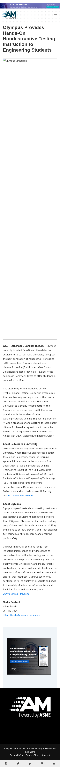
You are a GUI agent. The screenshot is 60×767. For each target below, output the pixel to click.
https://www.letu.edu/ (21, 495)
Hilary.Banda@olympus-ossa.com (21, 615)
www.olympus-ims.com (16, 593)
